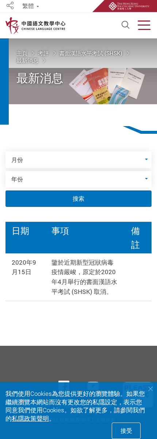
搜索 (78, 198)
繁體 (28, 6)
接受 (126, 431)
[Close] (150, 389)
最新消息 (28, 60)
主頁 (22, 53)
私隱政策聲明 (30, 418)
